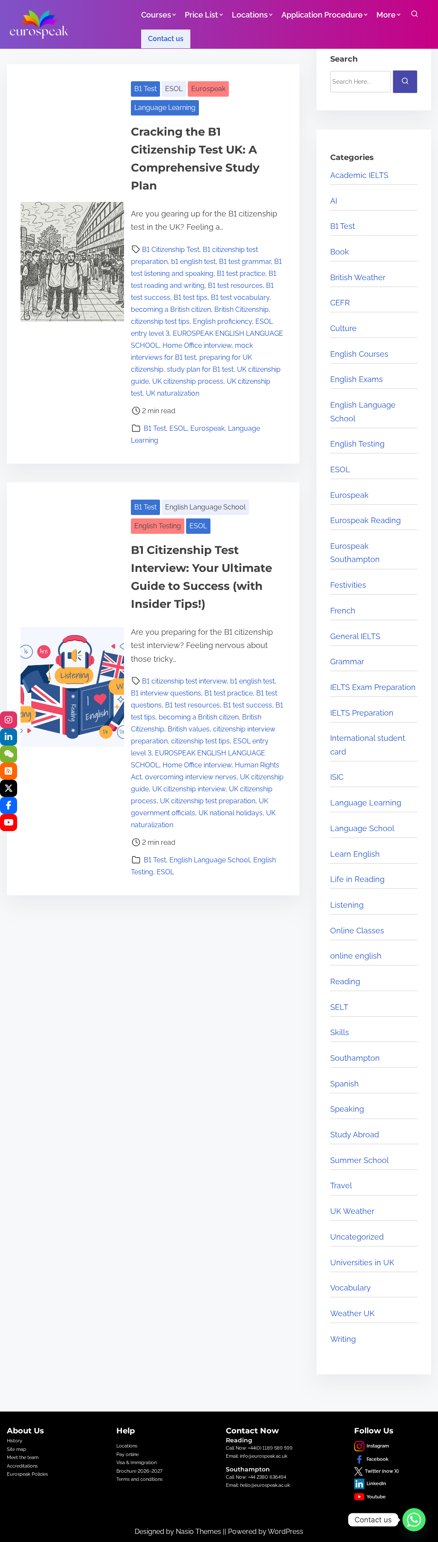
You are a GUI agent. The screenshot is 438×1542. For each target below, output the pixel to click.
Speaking (347, 1108)
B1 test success (247, 705)
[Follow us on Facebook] (8, 805)
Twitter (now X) (382, 1471)
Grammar (347, 661)
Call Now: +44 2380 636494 (256, 1477)
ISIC (336, 776)
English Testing (157, 526)
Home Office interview (197, 345)
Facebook (377, 1459)
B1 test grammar (245, 261)
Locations (126, 1446)
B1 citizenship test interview (184, 681)
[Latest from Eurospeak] (8, 719)
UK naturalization (172, 393)
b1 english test (193, 261)
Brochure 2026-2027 (139, 1471)
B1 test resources (235, 285)
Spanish (344, 1083)
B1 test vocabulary (240, 297)
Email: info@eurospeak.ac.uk (256, 1456)
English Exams (356, 379)
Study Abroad (354, 1134)
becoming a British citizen (171, 309)
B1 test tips (190, 297)
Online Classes (357, 930)
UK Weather (352, 1211)
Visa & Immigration (136, 1462)
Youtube (376, 1497)
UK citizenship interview (188, 789)
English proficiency (222, 321)
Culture (343, 328)
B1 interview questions (166, 693)
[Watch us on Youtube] (8, 822)
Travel (341, 1185)
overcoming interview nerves (191, 777)
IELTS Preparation (362, 712)
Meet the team (22, 1457)
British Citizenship (241, 309)
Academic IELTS (359, 175)
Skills (339, 1032)
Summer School (359, 1160)
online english (356, 955)
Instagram (378, 1446)
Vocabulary (350, 1287)
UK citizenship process (187, 381)
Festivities (348, 584)
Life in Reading (357, 879)
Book (339, 251)
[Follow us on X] (8, 788)
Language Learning (164, 108)
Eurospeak (208, 89)
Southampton (355, 1058)
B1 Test (145, 89)
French (342, 610)
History (14, 1441)
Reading (345, 981)
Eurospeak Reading (365, 520)
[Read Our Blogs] (8, 771)
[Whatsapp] (414, 1519)
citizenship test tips (160, 321)
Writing (343, 1339)
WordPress (285, 1531)
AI (333, 200)
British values (189, 729)
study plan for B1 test (200, 369)
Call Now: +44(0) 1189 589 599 (259, 1448)
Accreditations (22, 1466)
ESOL (174, 89)
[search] (414, 16)
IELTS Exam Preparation (373, 687)
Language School (362, 828)
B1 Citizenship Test (170, 250)
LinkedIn (376, 1483)
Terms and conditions (139, 1479)
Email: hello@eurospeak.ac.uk (258, 1485)
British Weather (357, 277)
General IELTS (355, 636)
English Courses (359, 353)
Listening (347, 904)
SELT (339, 1007)
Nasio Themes (199, 1531)
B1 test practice (241, 273)
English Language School (205, 507)
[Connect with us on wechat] (8, 754)
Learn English (355, 853)
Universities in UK (362, 1262)
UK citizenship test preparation (207, 801)
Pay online (127, 1454)
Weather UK (352, 1313)
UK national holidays (230, 813)
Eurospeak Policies (27, 1474)
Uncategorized (357, 1236)
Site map (16, 1449)
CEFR (340, 302)
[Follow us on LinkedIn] (8, 737)
